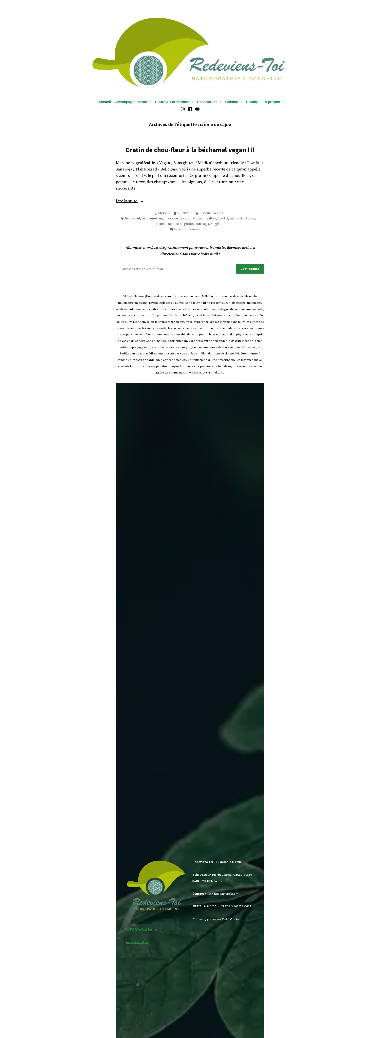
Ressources (207, 102)
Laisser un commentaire (192, 229)
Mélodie (164, 213)
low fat (223, 218)
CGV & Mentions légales (141, 930)
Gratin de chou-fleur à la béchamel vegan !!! (190, 150)
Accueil (104, 102)
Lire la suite (135, 201)
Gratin (198, 218)
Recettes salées (211, 213)
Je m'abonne (250, 269)
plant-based (165, 224)
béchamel (132, 218)
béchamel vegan (154, 218)
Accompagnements (130, 102)
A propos (272, 102)
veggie (215, 224)
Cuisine (231, 102)
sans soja (202, 224)
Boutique (253, 102)
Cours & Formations (172, 102)
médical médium (242, 218)
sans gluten (185, 224)
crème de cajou (179, 218)
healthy (210, 218)
